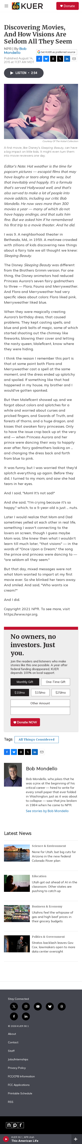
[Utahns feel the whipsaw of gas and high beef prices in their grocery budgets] (17, 913)
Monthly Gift (25, 682)
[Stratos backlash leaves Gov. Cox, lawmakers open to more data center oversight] (17, 943)
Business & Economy (47, 906)
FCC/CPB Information (21, 1076)
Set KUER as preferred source (57, 52)
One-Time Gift (55, 682)
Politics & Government (48, 936)
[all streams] (76, 1139)
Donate (69, 6)
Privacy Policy (17, 1068)
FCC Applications (19, 1085)
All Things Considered (37, 739)
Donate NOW (26, 722)
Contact (13, 1042)
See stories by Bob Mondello (47, 811)
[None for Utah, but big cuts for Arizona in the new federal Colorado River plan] (17, 853)
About (12, 1034)
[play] (6, 1139)
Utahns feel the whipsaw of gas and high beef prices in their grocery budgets (52, 916)
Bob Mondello (15, 50)
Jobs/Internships (18, 1059)
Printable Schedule (20, 1093)
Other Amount (40, 703)
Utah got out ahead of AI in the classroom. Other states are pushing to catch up (54, 886)
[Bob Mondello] (13, 775)
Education (39, 876)
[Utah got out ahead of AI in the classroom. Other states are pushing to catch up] (17, 883)
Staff (11, 1051)
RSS (10, 1102)
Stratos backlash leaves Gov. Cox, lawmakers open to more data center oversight (53, 947)
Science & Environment (49, 846)
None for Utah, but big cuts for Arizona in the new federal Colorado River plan (54, 856)
